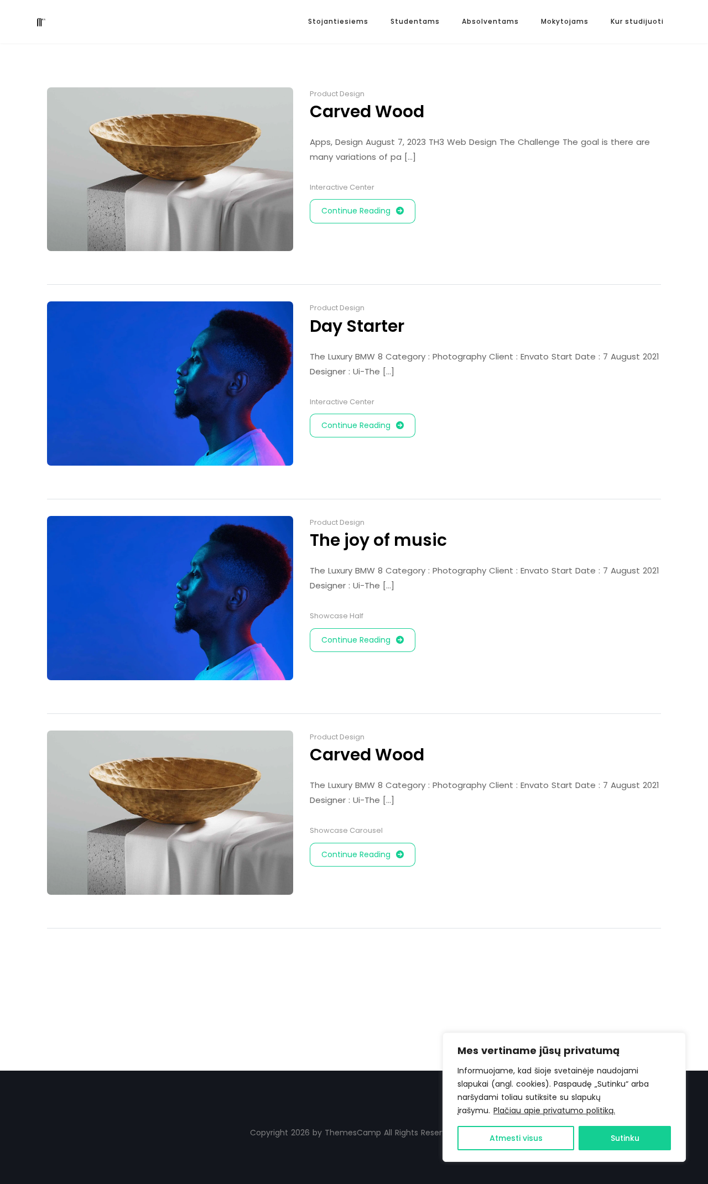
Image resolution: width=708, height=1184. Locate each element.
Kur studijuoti (637, 21)
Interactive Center (342, 187)
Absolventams (490, 21)
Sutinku (625, 1138)
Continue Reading (356, 210)
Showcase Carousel (346, 830)
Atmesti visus (516, 1138)
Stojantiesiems (338, 21)
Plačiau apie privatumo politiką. (554, 1110)
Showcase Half (336, 616)
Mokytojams (565, 21)
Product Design (337, 93)
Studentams (415, 21)
